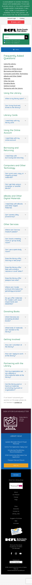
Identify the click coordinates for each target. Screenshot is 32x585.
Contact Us (16, 511)
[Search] (26, 37)
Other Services (9, 81)
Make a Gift (16, 22)
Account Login (12, 18)
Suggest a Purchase (16, 518)
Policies (16, 497)
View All (16, 465)
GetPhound (22, 570)
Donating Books (9, 83)
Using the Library (10, 64)
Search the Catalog (13, 41)
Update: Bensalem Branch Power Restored (16, 443)
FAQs (16, 499)
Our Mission (16, 494)
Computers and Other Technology (16, 74)
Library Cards (8, 66)
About (16, 492)
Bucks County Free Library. (15, 567)
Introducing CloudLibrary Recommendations (16, 451)
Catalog (22, 18)
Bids (16, 521)
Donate (16, 475)
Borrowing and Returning (12, 71)
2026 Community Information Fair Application (16, 456)
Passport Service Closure (16, 460)
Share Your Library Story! (16, 480)
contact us (18, 402)
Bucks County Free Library (16, 30)
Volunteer (16, 523)
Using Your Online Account (13, 69)
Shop (16, 506)
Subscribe (16, 508)
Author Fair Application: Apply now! (16, 447)
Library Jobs (16, 513)
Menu (17, 49)
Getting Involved (9, 86)
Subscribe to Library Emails (23, 419)
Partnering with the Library (13, 88)
